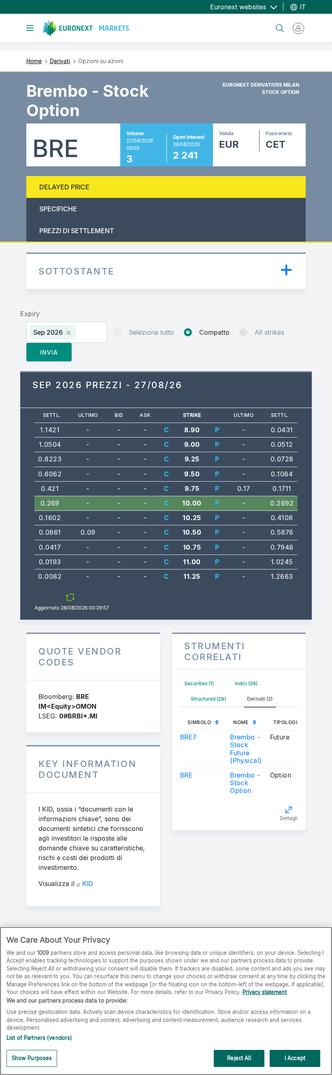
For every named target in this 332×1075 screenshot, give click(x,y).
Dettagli (289, 818)
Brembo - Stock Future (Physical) (246, 749)
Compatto (214, 332)
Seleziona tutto (151, 332)
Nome (241, 722)
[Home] (86, 28)
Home (34, 60)
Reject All (239, 1058)
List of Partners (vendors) (39, 1038)
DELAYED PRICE (64, 187)
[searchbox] (81, 332)
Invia (49, 352)
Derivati (60, 60)
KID (87, 884)
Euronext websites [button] (239, 7)
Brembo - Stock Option (245, 783)
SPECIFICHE (58, 209)
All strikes (269, 332)
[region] (166, 1001)
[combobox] (66, 332)
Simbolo (199, 722)
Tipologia (287, 722)
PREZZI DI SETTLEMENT (76, 231)
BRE (186, 775)
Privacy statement (265, 992)
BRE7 (188, 737)
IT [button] (302, 7)
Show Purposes (32, 1058)
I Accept (295, 1058)
